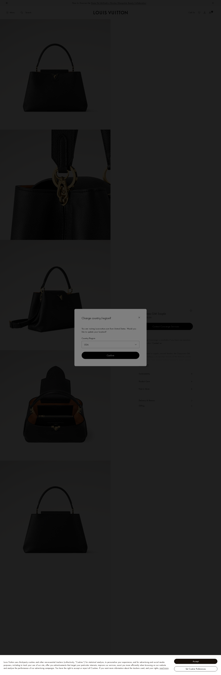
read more (164, 668)
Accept (196, 661)
